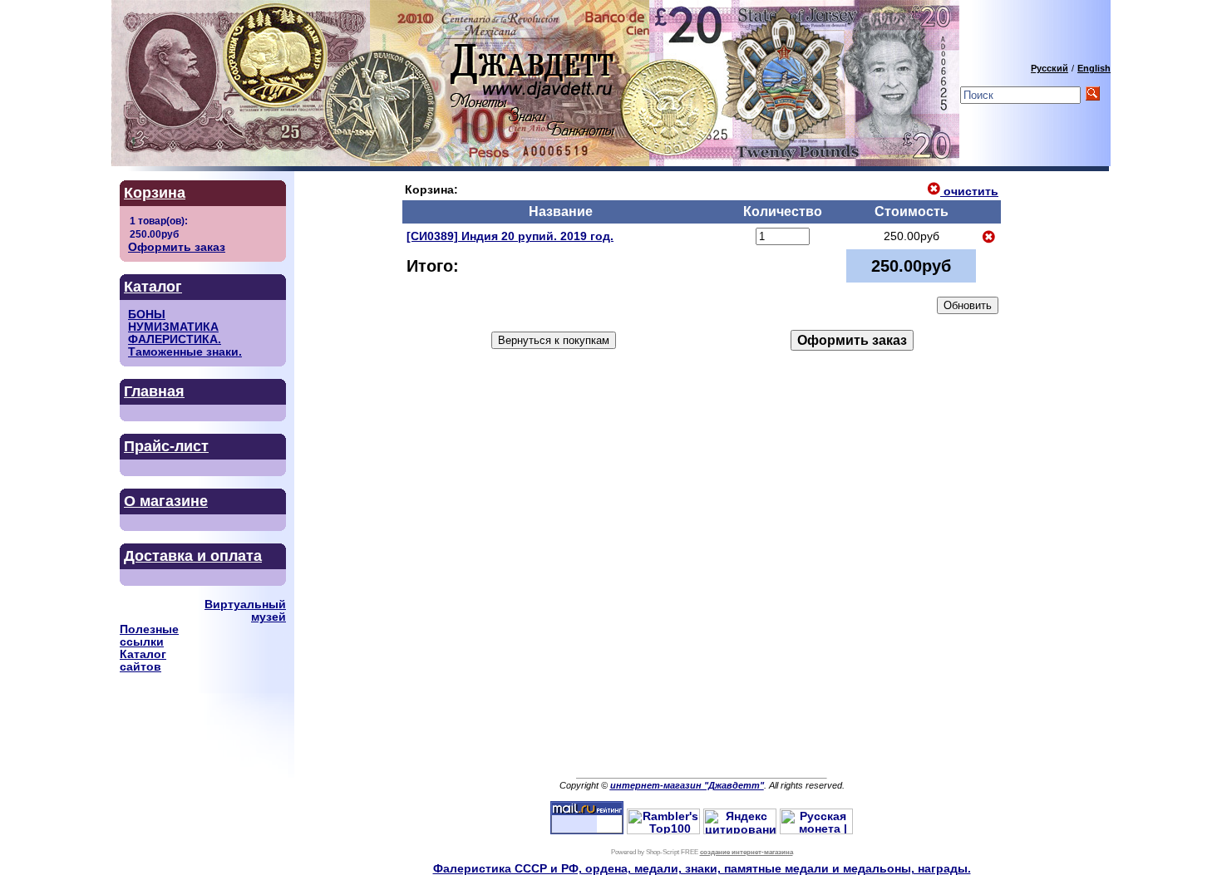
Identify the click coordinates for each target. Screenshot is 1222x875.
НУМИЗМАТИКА (173, 327)
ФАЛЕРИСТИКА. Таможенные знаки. (185, 345)
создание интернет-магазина (746, 852)
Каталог (153, 286)
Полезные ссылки (149, 635)
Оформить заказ (176, 247)
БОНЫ (146, 314)
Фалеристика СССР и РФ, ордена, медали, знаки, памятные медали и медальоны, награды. (702, 869)
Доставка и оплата (193, 556)
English (1094, 68)
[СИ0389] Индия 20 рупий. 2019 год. (510, 236)
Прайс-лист (166, 446)
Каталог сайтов (143, 660)
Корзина (154, 192)
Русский (1049, 68)
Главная (154, 391)
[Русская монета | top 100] (816, 830)
